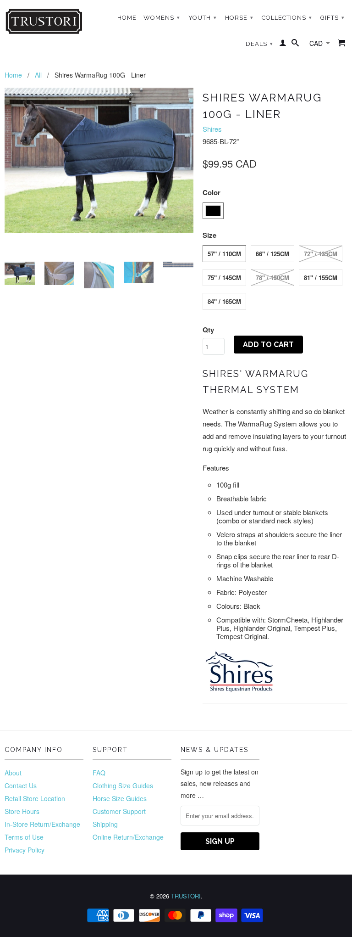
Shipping (105, 824)
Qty (208, 330)
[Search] (295, 44)
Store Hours (22, 811)
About (13, 772)
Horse (239, 17)
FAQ (99, 772)
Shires (212, 129)
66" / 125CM (272, 253)
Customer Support (119, 811)
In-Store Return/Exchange (42, 824)
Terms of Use (24, 837)
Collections (287, 17)
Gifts (332, 17)
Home (127, 17)
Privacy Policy (24, 849)
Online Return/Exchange (128, 837)
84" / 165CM (224, 301)
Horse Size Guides (120, 798)
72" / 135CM (320, 253)
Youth (202, 17)
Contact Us (21, 785)
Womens (161, 17)
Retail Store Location (35, 798)
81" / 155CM (320, 277)
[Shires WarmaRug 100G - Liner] (99, 160)
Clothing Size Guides (123, 785)
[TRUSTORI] (44, 21)
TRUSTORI (186, 896)
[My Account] (283, 44)
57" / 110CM (224, 253)
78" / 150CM (272, 277)
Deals (259, 43)
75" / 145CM (224, 277)
